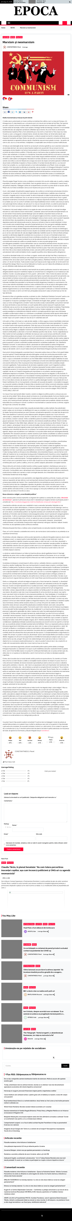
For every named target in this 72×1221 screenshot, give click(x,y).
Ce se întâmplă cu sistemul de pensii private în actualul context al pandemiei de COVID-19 (45, 949)
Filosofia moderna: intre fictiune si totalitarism (20, 1142)
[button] (60, 23)
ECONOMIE (27, 944)
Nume (14, 825)
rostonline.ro (45, 730)
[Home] (3, 23)
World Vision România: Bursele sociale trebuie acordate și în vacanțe (27, 1107)
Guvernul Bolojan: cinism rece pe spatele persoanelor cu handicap (27, 1150)
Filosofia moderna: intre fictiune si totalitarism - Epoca (22, 1172)
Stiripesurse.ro (38, 1074)
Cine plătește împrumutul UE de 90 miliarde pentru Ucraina (24, 1146)
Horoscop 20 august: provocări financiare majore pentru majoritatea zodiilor (30, 1091)
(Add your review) (50, 771)
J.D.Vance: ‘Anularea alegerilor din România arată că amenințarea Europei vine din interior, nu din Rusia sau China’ (24, 1)
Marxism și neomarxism (18, 42)
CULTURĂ (6, 37)
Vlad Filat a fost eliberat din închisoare (39, 928)
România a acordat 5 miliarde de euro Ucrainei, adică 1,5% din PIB (26, 1154)
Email (6, 834)
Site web (39, 834)
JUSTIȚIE (38, 924)
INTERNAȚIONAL (29, 924)
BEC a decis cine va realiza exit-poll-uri (39, 991)
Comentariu (8, 801)
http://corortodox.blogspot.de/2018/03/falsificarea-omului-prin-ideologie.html (35, 502)
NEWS (13, 37)
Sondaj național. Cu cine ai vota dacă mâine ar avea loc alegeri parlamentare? (38, 1186)
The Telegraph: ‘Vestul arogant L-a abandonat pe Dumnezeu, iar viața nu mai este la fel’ (43, 1034)
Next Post (4, 859)
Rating (6, 824)
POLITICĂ (19, 37)
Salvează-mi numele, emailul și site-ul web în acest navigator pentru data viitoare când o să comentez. (36, 844)
